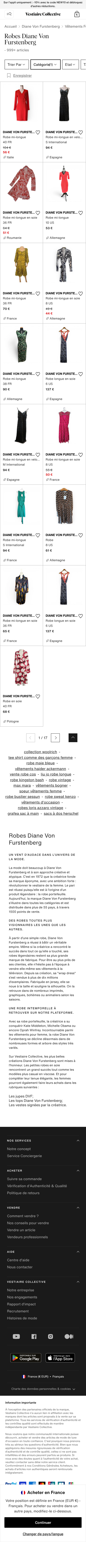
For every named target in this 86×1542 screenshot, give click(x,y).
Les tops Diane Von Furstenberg (35, 1100)
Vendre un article (21, 1230)
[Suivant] (55, 737)
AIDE (11, 1252)
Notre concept (19, 1148)
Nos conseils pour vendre (28, 1223)
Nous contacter (20, 1267)
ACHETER (14, 1171)
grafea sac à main (23, 813)
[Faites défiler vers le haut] (73, 737)
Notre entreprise (20, 1290)
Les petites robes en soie (42, 1065)
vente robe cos (23, 774)
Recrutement (18, 1311)
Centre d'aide (18, 1260)
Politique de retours (23, 1192)
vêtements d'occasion (40, 802)
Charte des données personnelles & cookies (41, 1389)
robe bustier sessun (22, 796)
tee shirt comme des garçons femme (40, 757)
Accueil (10, 26)
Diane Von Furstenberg (41, 26)
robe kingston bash (27, 780)
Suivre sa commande (24, 1178)
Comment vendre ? (23, 1216)
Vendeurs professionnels (27, 1237)
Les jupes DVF (20, 1096)
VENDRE (13, 1208)
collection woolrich (40, 752)
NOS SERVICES (19, 1141)
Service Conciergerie (24, 1155)
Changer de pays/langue (43, 1534)
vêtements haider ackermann (40, 769)
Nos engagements (22, 1297)
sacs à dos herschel (61, 813)
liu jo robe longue (56, 774)
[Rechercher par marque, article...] (9, 14)
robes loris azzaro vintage (40, 808)
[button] (77, 14)
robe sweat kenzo (60, 796)
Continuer (43, 1522)
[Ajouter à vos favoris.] (37, 132)
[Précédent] (30, 737)
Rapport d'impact (21, 1304)
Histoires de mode (22, 1318)
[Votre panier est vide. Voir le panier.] (77, 14)
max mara (22, 785)
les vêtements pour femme (28, 1034)
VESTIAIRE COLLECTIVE (26, 1282)
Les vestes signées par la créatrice (37, 1105)
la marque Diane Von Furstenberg (51, 898)
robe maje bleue (40, 763)
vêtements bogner (52, 785)
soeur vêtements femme (40, 791)
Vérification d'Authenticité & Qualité (37, 1185)
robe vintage (60, 780)
